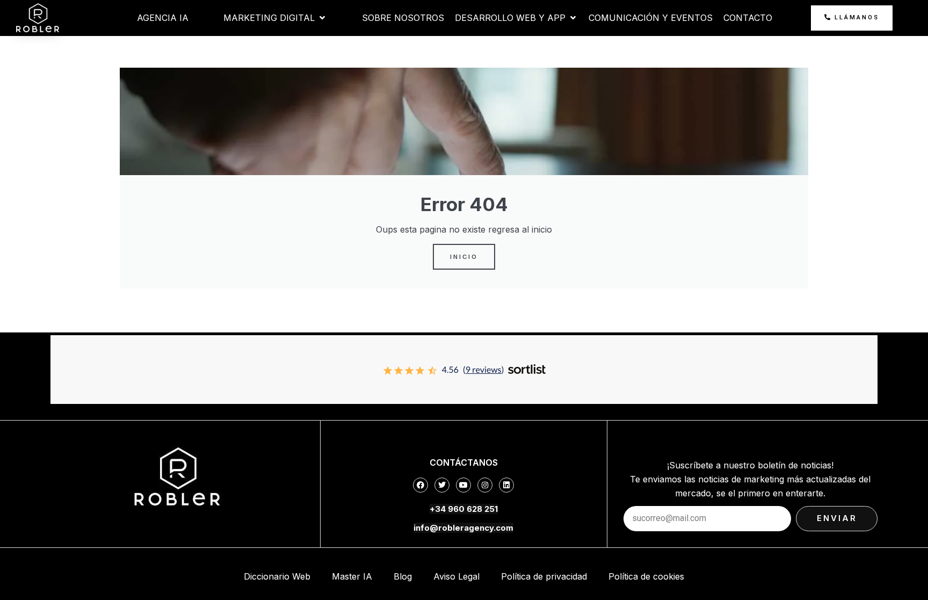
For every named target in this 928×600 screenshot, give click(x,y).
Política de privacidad (544, 576)
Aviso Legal (456, 576)
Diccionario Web (277, 576)
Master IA (352, 576)
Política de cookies (646, 576)
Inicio (464, 257)
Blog (403, 576)
